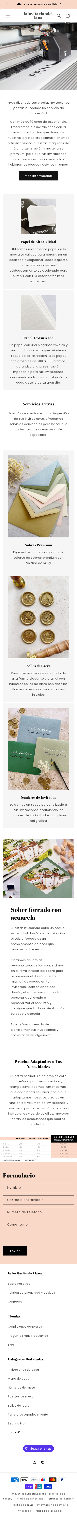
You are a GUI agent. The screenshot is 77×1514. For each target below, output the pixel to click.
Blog (11, 1345)
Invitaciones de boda (23, 1370)
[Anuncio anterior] (7, 4)
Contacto (15, 1302)
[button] (8, 15)
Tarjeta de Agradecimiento (28, 1415)
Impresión (15, 1432)
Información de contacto (52, 1504)
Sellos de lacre (18, 1406)
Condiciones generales (25, 1327)
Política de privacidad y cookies (31, 1293)
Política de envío (23, 1504)
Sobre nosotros (19, 1284)
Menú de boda (18, 1379)
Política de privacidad (29, 1498)
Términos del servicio (60, 1498)
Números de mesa (21, 1388)
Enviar (15, 1251)
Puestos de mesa (21, 1396)
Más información (38, 176)
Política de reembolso (49, 1510)
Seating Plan (17, 1423)
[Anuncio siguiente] (69, 4)
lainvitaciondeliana (34, 1493)
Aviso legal (25, 1510)
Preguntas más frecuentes (28, 1336)
